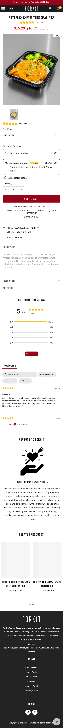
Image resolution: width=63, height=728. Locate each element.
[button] (31, 322)
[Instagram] (35, 712)
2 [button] (33, 604)
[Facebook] (28, 712)
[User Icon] (50, 8)
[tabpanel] (31, 401)
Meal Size (8, 129)
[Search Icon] (11, 8)
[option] (31, 2)
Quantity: (7, 183)
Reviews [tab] (9, 365)
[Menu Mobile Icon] (3, 8)
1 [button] (30, 604)
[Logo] (32, 8)
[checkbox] (25, 380)
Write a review (31, 354)
